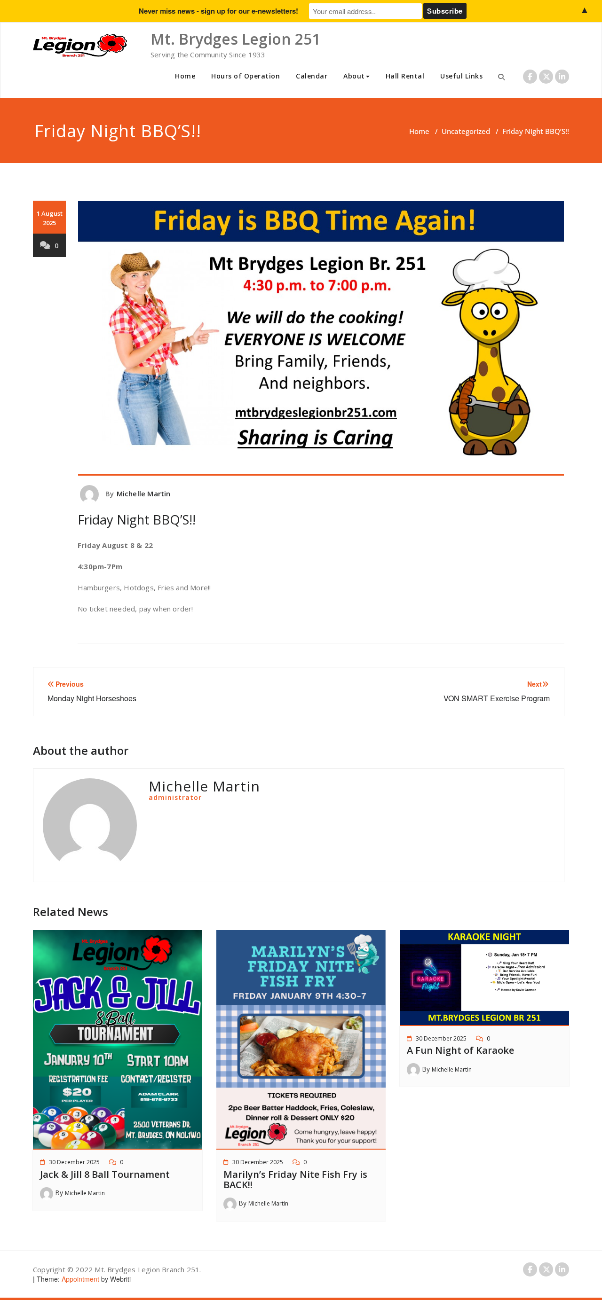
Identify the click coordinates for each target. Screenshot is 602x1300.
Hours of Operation (245, 75)
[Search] (501, 76)
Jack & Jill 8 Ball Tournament (105, 1174)
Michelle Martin (144, 493)
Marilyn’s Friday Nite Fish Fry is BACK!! (295, 1179)
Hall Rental (405, 75)
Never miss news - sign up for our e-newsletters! (218, 11)
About (354, 75)
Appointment (79, 1279)
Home (185, 75)
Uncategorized (466, 131)
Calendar (311, 75)
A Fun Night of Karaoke (460, 1050)
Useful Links (461, 75)
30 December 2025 (74, 1162)
